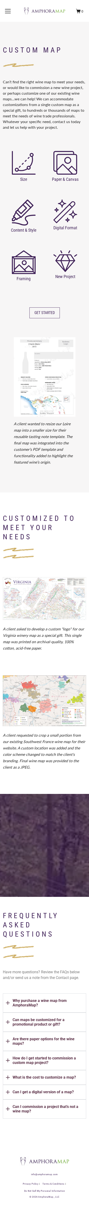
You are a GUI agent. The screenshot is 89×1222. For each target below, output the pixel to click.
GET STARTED (44, 312)
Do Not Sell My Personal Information (44, 1191)
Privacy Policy (31, 1183)
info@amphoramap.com (44, 1174)
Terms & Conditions (53, 1183)
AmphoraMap (45, 1196)
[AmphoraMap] (44, 11)
